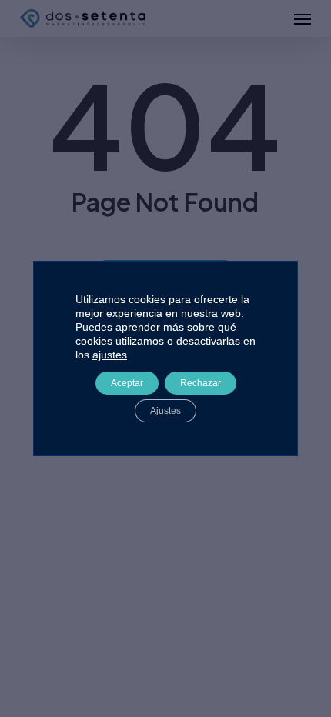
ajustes (109, 354)
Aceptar (127, 383)
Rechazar (200, 383)
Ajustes (165, 410)
